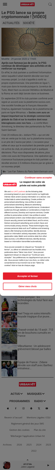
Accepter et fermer (27, 276)
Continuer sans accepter (38, 177)
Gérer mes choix (27, 286)
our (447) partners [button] (18, 191)
